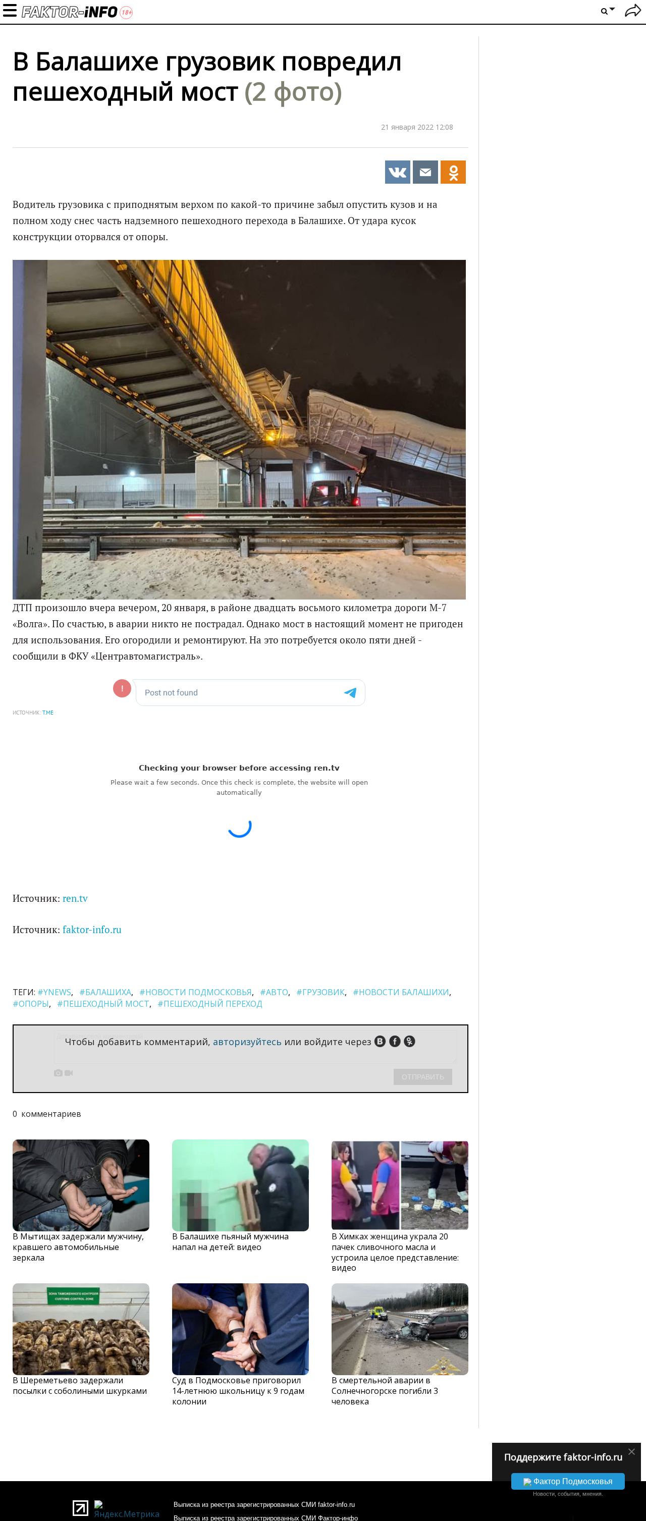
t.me (47, 712)
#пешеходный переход (209, 1003)
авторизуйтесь (247, 1042)
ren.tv (75, 898)
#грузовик (320, 992)
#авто (274, 992)
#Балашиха (105, 992)
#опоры (31, 1003)
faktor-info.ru (92, 930)
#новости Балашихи (401, 992)
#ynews (54, 992)
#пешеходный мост (103, 1003)
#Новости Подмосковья (195, 992)
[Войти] (633, 12)
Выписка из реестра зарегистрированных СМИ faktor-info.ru (264, 1504)
